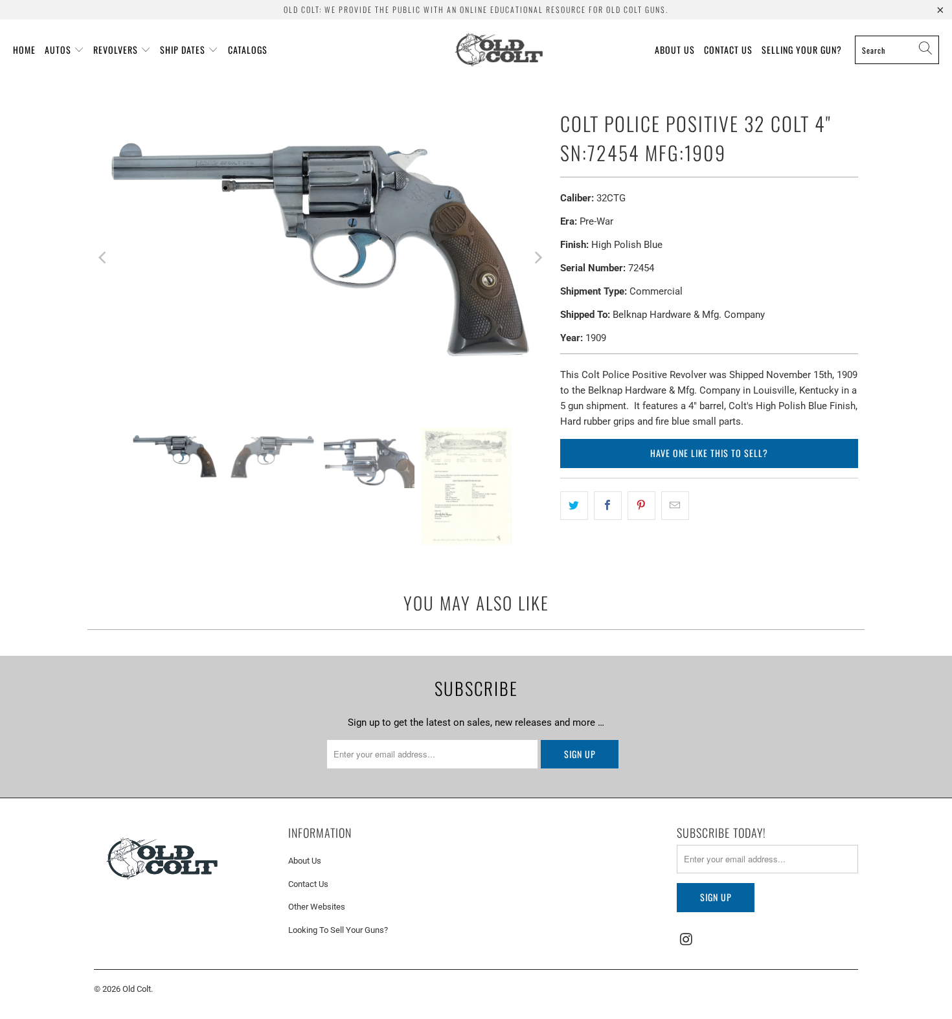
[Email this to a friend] (675, 505)
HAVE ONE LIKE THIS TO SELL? (709, 453)
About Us (675, 49)
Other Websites (316, 907)
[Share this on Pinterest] (641, 505)
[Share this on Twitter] (574, 505)
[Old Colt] (499, 50)
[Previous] (103, 257)
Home (24, 49)
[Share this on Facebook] (608, 505)
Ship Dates (182, 49)
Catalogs (247, 49)
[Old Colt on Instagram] (686, 940)
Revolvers (115, 49)
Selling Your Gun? (802, 49)
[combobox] (897, 50)
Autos (58, 49)
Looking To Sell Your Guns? (338, 930)
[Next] (537, 257)
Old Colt (136, 989)
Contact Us (728, 49)
